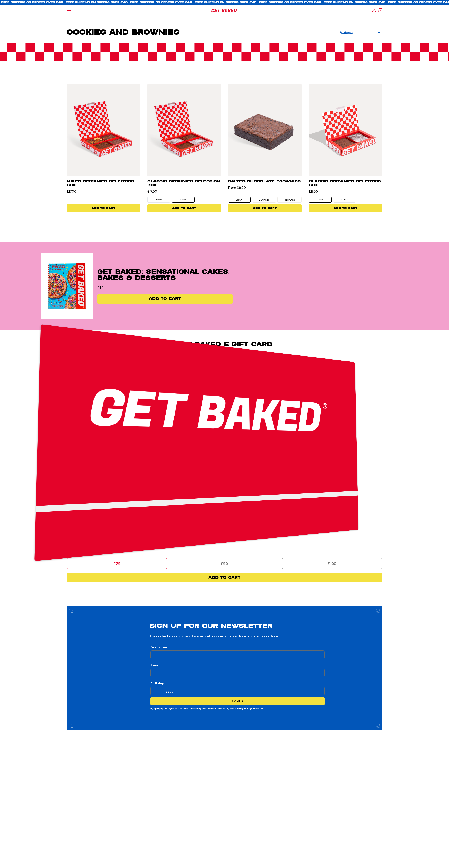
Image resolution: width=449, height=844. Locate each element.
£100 (332, 563)
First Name (158, 647)
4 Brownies (289, 199)
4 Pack (183, 199)
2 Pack (159, 199)
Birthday (157, 683)
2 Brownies (264, 199)
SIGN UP (238, 701)
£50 (224, 563)
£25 (116, 563)
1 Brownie (239, 199)
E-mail (155, 665)
